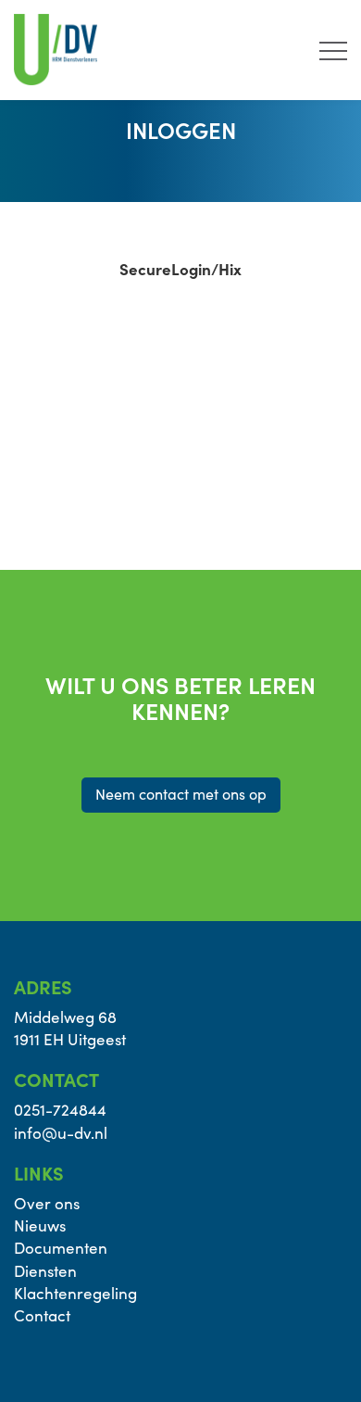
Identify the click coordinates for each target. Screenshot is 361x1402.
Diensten (45, 1271)
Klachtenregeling (75, 1293)
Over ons (47, 1203)
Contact (42, 1315)
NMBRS (66, 428)
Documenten (60, 1247)
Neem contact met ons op (181, 793)
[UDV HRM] (55, 46)
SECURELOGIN (90, 391)
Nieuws (40, 1225)
